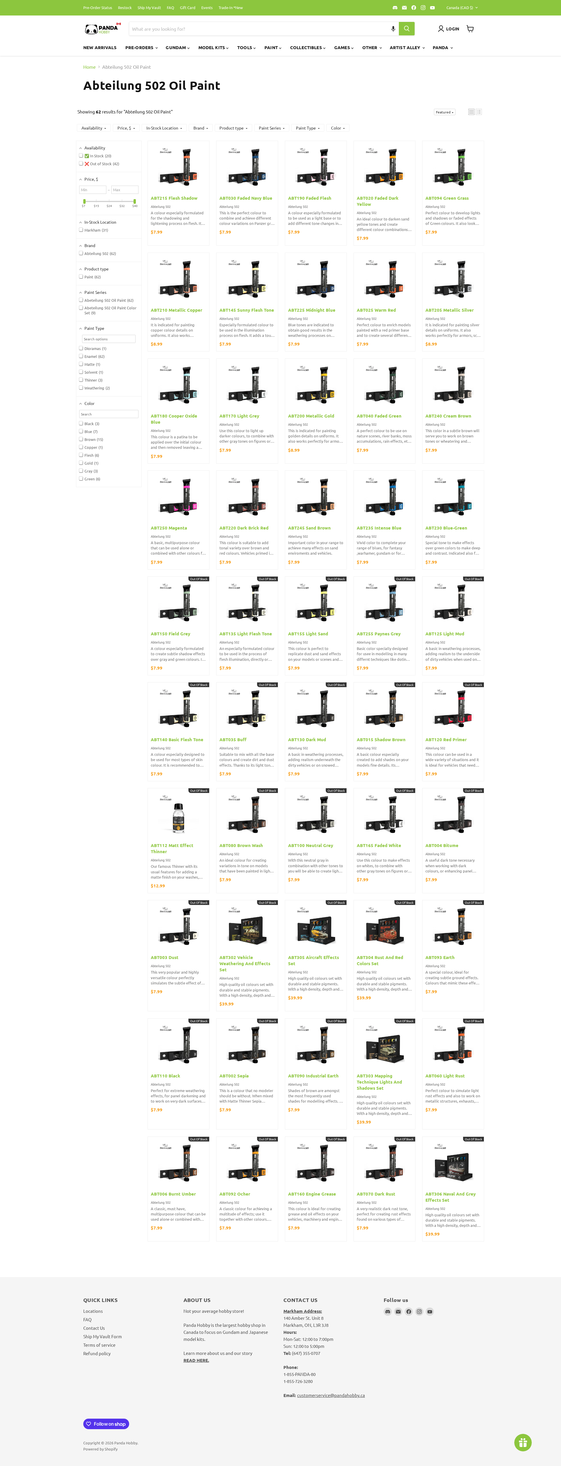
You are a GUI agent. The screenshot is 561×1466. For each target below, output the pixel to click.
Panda (441, 47)
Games (342, 47)
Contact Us (94, 1328)
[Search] (407, 28)
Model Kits (212, 47)
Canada (459, 7)
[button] (393, 28)
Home (89, 66)
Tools (245, 47)
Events (207, 8)
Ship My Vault (149, 8)
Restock (125, 8)
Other (370, 47)
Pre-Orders (140, 47)
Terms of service (99, 1345)
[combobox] (257, 28)
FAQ (170, 8)
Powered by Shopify (100, 1448)
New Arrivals (100, 47)
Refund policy (96, 1353)
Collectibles (306, 47)
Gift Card (187, 8)
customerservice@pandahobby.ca (331, 1395)
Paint (271, 47)
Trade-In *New (231, 8)
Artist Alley (406, 47)
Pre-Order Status (97, 8)
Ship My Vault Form (102, 1336)
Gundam (176, 47)
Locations (93, 1311)
